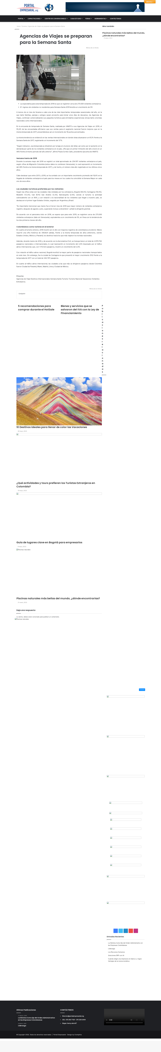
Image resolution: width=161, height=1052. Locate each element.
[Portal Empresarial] (35, 7)
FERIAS (87, 18)
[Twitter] (0, 1040)
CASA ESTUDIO (75, 18)
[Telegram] (1, 1040)
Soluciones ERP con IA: (116, 955)
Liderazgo (111, 949)
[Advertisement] (126, 979)
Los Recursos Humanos (116, 952)
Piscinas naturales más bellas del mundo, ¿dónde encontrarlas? (123, 34)
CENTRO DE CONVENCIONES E (55, 18)
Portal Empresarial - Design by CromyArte (67, 1034)
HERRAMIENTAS (100, 18)
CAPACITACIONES (34, 18)
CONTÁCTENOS (115, 18)
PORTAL (20, 18)
